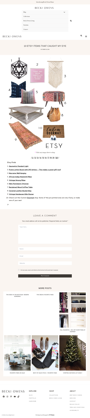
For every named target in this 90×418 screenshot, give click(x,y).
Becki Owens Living (28, 21)
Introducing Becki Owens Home (45, 2)
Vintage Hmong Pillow (17, 180)
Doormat (30, 198)
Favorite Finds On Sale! (17, 373)
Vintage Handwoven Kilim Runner (21, 194)
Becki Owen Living (55, 398)
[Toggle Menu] (64, 12)
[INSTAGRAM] (7, 397)
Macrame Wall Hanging (17, 173)
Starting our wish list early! (72, 373)
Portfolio (25, 25)
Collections (26, 16)
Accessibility (74, 410)
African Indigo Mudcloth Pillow (20, 177)
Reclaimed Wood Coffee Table (21, 187)
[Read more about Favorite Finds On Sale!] (17, 353)
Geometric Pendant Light (18, 166)
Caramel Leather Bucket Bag (20, 191)
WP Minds (51, 415)
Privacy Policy (75, 404)
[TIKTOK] (18, 397)
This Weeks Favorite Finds (45, 294)
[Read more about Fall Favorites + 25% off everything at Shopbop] (72, 310)
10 (57, 158)
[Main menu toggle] (86, 36)
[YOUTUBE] (15, 397)
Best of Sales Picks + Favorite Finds (45, 373)
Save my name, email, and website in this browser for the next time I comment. (39, 270)
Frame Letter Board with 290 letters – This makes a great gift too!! (35, 170)
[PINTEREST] (11, 397)
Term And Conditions (77, 407)
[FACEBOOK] (4, 397)
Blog (24, 12)
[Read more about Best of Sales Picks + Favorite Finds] (45, 353)
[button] (71, 21)
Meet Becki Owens (76, 395)
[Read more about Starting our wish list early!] (72, 353)
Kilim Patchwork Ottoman (19, 184)
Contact (25, 29)
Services (73, 398)
